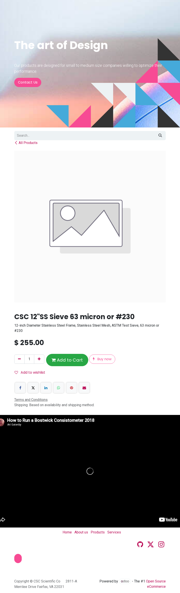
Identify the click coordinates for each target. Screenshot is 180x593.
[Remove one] (19, 359)
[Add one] (39, 359)
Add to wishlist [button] (32, 372)
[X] (33, 387)
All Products (28, 143)
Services (114, 532)
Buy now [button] (104, 359)
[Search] (160, 135)
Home (67, 532)
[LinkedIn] (46, 387)
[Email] (84, 387)
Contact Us (28, 82)
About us (81, 532)
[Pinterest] (71, 387)
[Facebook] (20, 387)
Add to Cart (69, 360)
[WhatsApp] (58, 387)
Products (98, 532)
